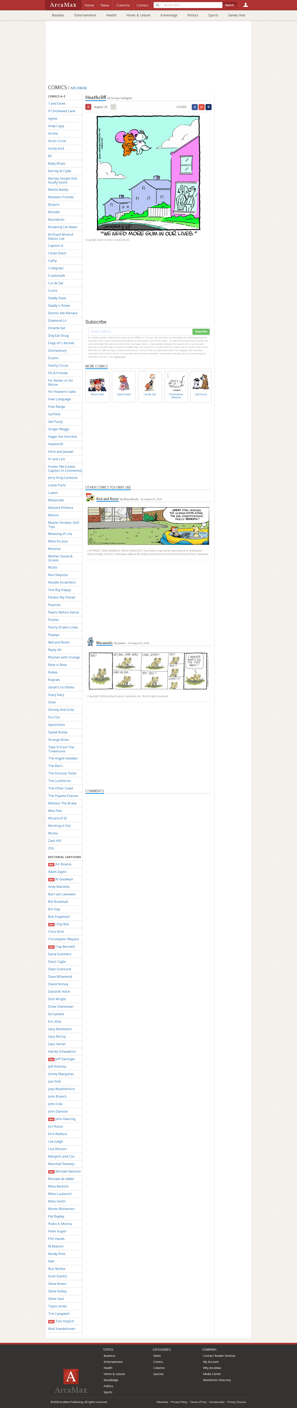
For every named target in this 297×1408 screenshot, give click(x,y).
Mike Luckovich (60, 1194)
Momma (54, 548)
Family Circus (58, 365)
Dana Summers (59, 954)
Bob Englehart (59, 916)
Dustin (53, 358)
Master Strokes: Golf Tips (63, 524)
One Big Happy (59, 590)
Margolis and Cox (61, 1156)
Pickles (53, 620)
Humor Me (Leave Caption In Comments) (65, 468)
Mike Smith (56, 1201)
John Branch (57, 1096)
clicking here (120, 357)
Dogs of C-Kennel (61, 343)
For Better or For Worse (60, 382)
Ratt (51, 1261)
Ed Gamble (56, 1014)
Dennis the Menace (63, 313)
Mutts (52, 567)
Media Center (212, 1374)
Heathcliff (55, 444)
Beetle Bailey (58, 189)
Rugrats (54, 679)
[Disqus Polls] (148, 844)
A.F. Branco (60, 864)
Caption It (55, 245)
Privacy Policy (179, 1402)
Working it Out (59, 825)
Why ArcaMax (212, 1368)
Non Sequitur (58, 575)
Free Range (56, 406)
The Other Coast (60, 788)
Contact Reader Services (219, 1356)
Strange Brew (58, 739)
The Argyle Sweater (63, 758)
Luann (53, 492)
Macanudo (56, 500)
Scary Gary (56, 694)
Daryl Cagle (57, 961)
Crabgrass (56, 268)
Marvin (53, 515)
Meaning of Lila (60, 533)
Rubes (53, 672)
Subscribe (201, 331)
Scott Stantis (57, 1276)
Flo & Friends (58, 373)
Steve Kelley (57, 1291)
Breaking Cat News (62, 227)
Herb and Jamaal (60, 451)
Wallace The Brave (62, 803)
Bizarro (53, 204)
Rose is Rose (57, 664)
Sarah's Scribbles (61, 687)
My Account (211, 1362)
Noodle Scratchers (62, 582)
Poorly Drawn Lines (63, 627)
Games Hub (236, 15)
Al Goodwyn (61, 879)
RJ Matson (55, 1246)
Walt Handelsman (61, 1328)
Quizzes (158, 1374)
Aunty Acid (56, 148)
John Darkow (58, 1111)
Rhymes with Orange (64, 657)
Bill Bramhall (58, 901)
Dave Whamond (60, 976)
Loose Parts (57, 485)
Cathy (52, 260)
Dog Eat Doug (58, 335)
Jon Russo (55, 1126)
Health (111, 15)
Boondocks (56, 219)
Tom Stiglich (61, 1321)
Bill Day (54, 909)
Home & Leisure (138, 15)
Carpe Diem (57, 253)
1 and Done (56, 103)
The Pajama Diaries (63, 795)
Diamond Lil (57, 320)
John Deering (62, 1119)
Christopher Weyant (63, 939)
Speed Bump (57, 732)
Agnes (52, 118)
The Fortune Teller (62, 773)
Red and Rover (59, 642)
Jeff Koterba (57, 1066)
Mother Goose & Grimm (60, 558)
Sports (213, 15)
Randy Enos (56, 1253)
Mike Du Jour (58, 541)
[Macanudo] (90, 641)
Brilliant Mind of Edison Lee (60, 236)
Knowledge (169, 15)
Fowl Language (59, 399)
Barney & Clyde (59, 171)
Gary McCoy (57, 1036)
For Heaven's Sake (62, 391)
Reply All (54, 650)
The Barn (55, 766)
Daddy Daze (57, 298)
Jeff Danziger (62, 1059)
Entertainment (85, 15)
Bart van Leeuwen (62, 894)
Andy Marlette (59, 886)
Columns (159, 1368)
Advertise (162, 1402)
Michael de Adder (61, 1179)
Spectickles (56, 724)
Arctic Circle (57, 141)
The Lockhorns (59, 781)
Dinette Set (56, 328)
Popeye (53, 635)
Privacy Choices (236, 1402)
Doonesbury (57, 350)
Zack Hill (54, 840)
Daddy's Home (59, 305)
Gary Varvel (57, 1044)
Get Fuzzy (55, 421)
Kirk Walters (57, 1134)
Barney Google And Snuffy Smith (62, 180)
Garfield (54, 414)
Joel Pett (54, 1081)
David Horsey (58, 984)
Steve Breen (57, 1283)
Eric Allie (54, 1021)
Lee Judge (55, 1141)
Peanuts (54, 605)
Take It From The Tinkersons (61, 749)
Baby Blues (56, 163)
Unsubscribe (217, 1402)
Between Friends (61, 197)
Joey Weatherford (61, 1089)
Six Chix (54, 717)
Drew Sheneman (60, 1006)
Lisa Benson (57, 1149)
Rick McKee (56, 1268)
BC (50, 156)
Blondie (54, 212)
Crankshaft (56, 275)
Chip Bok (59, 924)
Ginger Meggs (58, 429)
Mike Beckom (58, 1186)
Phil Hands (56, 1239)
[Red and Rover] (90, 497)
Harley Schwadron (62, 1051)
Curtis (52, 290)
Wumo (53, 833)
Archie (53, 133)
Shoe (52, 702)
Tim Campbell (59, 1313)
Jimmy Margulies (61, 1074)
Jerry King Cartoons (63, 477)
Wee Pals (55, 810)
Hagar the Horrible (62, 436)
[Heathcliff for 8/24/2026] (88, 107)
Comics (158, 1362)
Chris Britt (56, 931)
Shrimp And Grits (61, 709)
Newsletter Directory (217, 1380)
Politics (192, 15)
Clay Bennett (62, 946)
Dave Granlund (59, 969)
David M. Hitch (59, 991)
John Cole (55, 1104)
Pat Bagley (56, 1216)
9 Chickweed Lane (61, 111)
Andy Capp (56, 126)
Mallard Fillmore (60, 507)
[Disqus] (148, 952)
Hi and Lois (56, 459)
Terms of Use (198, 1402)
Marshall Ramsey (61, 1164)
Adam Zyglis (57, 871)
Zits (51, 848)
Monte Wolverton (61, 1209)
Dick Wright (57, 999)
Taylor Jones (57, 1306)
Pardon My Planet (61, 597)
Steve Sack (56, 1298)
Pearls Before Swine (63, 612)
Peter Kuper (57, 1231)
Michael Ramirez (65, 1171)
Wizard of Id (57, 818)
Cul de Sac (55, 283)
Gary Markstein (60, 1029)
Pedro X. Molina (60, 1224)
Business (58, 15)
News (157, 1356)
